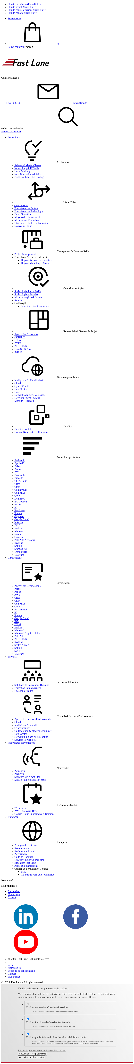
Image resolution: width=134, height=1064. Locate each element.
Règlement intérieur (24, 851)
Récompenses (21, 848)
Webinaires (20, 808)
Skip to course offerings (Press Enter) (27, 10)
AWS (17, 472)
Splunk (18, 545)
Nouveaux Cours (23, 226)
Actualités (19, 771)
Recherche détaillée (11, 131)
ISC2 (17, 525)
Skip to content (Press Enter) (22, 12)
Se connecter (14, 18)
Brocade (18, 478)
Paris (23, 871)
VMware (19, 554)
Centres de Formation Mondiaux (37, 874)
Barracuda (19, 475)
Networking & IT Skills (26, 168)
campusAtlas (21, 205)
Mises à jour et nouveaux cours (30, 779)
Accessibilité (20, 854)
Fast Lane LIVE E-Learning (29, 177)
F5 (15, 507)
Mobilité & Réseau (24, 400)
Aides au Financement (25, 865)
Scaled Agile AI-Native (26, 294)
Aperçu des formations (26, 334)
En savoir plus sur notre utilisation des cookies (42, 1050)
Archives (19, 773)
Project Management (25, 254)
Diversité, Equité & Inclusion (29, 859)
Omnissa (18, 537)
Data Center (20, 389)
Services (12, 656)
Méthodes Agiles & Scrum (28, 297)
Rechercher (14, 891)
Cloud (17, 383)
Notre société (14, 967)
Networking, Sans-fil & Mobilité (31, 736)
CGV (11, 964)
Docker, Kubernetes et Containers (31, 432)
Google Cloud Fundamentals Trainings (34, 814)
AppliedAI (19, 463)
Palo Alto (19, 636)
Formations (13, 137)
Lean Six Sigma (22, 349)
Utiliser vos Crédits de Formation (31, 223)
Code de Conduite (23, 856)
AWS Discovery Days (25, 811)
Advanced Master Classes (27, 165)
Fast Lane (19, 510)
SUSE (17, 650)
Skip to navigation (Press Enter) (24, 4)
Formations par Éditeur (26, 208)
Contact (12, 897)
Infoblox (18, 522)
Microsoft (19, 531)
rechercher (6, 128)
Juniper (18, 528)
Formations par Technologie (28, 211)
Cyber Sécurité (22, 386)
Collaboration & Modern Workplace (33, 731)
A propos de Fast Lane (26, 845)
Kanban (18, 300)
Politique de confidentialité (21, 970)
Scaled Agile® (21, 645)
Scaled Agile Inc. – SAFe (27, 291)
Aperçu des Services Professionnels (32, 719)
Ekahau (18, 504)
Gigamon (19, 516)
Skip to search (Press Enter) (22, 7)
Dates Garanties (22, 214)
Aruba (17, 469)
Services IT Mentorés (25, 739)
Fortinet (18, 513)
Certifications (15, 557)
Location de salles (23, 690)
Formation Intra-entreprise (27, 688)
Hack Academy (22, 171)
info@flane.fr (80, 103)
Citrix (17, 486)
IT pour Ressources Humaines (36, 260)
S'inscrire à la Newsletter (27, 776)
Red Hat (18, 543)
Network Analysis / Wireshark (29, 395)
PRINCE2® (20, 346)
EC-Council (20, 501)
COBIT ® (19, 337)
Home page (14, 894)
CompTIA (19, 492)
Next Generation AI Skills (27, 174)
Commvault (20, 489)
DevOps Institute (23, 429)
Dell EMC (19, 498)
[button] (28, 46)
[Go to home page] (25, 74)
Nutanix (18, 534)
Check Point (20, 481)
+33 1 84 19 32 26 (10, 103)
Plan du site (14, 976)
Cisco (17, 483)
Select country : (16, 46)
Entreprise (13, 816)
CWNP (18, 495)
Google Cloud (21, 519)
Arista (17, 466)
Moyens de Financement (27, 217)
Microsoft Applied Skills (27, 633)
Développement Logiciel (27, 397)
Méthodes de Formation (26, 220)
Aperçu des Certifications (27, 585)
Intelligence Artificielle (26, 725)
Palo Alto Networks (24, 540)
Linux (17, 392)
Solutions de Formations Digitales (31, 685)
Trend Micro (20, 551)
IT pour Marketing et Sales (35, 263)
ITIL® (17, 340)
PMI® (17, 343)
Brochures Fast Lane (25, 862)
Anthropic (19, 460)
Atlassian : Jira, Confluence (35, 306)
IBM (16, 621)
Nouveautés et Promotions (21, 742)
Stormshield (20, 548)
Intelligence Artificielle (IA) (28, 380)
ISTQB (18, 352)
